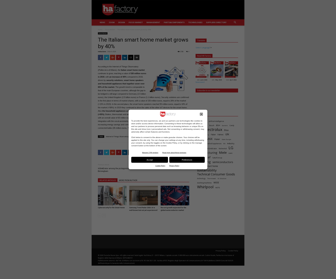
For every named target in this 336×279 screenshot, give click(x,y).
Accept (150, 160)
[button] (201, 114)
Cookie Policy (160, 166)
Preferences (187, 160)
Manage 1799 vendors (150, 153)
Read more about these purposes (174, 153)
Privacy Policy (174, 166)
